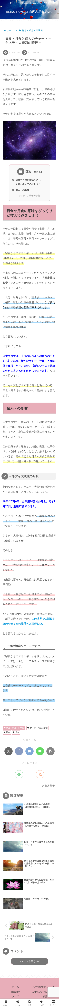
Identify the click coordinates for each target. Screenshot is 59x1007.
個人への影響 (22, 190)
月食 (17, 732)
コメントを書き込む (30, 961)
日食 (8, 732)
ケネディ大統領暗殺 (39, 728)
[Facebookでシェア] (19, 751)
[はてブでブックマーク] (29, 751)
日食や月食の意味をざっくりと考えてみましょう (28, 182)
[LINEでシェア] (40, 751)
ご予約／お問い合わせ (43, 991)
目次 (28, 171)
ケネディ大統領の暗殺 (29, 195)
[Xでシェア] (8, 751)
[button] (50, 751)
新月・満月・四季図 (15, 728)
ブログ (15, 996)
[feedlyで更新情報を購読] (19, 774)
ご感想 (43, 996)
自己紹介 (15, 991)
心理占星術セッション (43, 987)
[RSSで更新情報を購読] (40, 774)
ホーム (15, 987)
